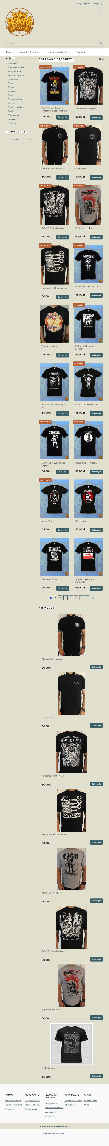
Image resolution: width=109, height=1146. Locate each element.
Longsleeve (13, 79)
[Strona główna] (20, 21)
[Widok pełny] (103, 58)
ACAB (10, 111)
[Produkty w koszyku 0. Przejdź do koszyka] (101, 10)
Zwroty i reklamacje (13, 1100)
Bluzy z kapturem (15, 71)
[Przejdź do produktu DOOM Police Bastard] (54, 205)
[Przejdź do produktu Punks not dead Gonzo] (88, 264)
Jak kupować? (70, 1105)
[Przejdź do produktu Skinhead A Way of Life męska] (54, 440)
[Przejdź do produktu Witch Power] (54, 498)
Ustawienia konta (32, 1105)
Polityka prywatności (73, 1100)
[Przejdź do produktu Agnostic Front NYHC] (88, 86)
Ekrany (11, 87)
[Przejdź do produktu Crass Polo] (88, 145)
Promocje (12, 123)
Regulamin (9, 1109)
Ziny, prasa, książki (16, 99)
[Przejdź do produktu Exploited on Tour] (88, 205)
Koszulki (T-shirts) (16, 67)
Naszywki (12, 91)
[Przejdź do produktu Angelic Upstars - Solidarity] (88, 557)
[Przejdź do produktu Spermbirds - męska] (88, 440)
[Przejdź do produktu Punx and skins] (54, 324)
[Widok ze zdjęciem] (100, 58)
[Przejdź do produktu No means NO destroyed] (54, 265)
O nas (86, 1105)
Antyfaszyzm (13, 115)
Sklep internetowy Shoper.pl (54, 1133)
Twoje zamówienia (32, 1100)
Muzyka (11, 103)
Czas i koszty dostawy (54, 1107)
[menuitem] (12, 52)
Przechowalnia (31, 1109)
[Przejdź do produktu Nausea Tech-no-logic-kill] (54, 382)
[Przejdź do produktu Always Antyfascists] (54, 145)
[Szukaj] (101, 43)
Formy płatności (51, 1103)
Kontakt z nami (90, 1100)
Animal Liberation (16, 107)
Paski (10, 95)
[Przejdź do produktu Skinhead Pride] (54, 557)
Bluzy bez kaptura (16, 75)
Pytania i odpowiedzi (13, 1105)
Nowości (11, 119)
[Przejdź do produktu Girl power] (88, 498)
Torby (10, 83)
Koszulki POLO (14, 63)
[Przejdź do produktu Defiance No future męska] (88, 324)
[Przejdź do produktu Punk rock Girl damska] (88, 382)
